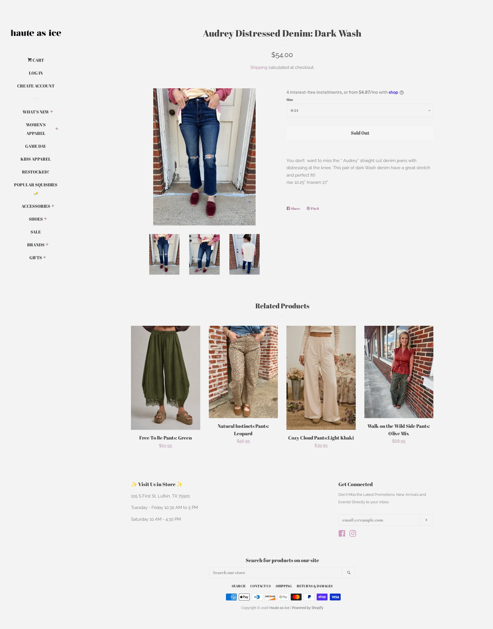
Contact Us (260, 586)
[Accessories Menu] (53, 206)
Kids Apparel (36, 159)
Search (238, 586)
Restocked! (35, 172)
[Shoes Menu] (45, 219)
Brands (36, 244)
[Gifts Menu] (44, 257)
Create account (35, 86)
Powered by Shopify (308, 608)
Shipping (258, 67)
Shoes (36, 219)
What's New (36, 112)
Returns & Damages (315, 586)
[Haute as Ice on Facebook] (341, 534)
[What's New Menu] (51, 112)
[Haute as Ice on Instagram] (352, 534)
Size (289, 99)
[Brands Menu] (47, 245)
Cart (38, 60)
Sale (36, 232)
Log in (36, 73)
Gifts (35, 257)
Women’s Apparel (36, 129)
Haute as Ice (279, 608)
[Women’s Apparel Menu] (57, 129)
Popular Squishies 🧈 (35, 189)
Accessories (35, 206)
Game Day (35, 146)
